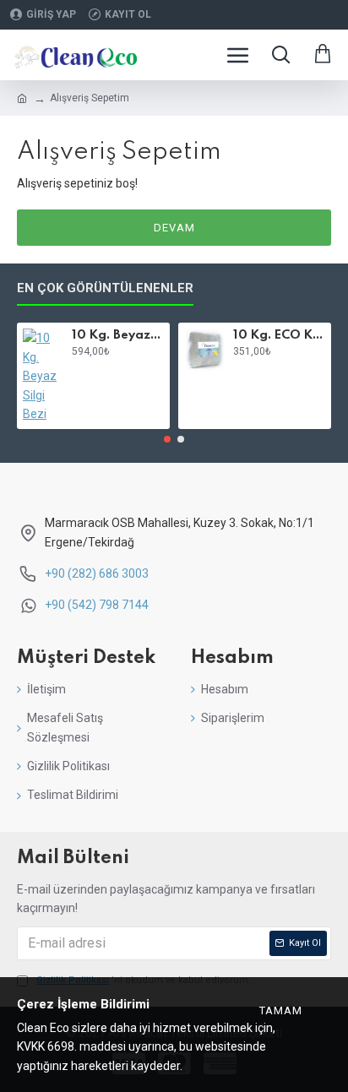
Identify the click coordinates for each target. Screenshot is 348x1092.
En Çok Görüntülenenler (105, 288)
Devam (174, 227)
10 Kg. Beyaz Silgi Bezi (118, 335)
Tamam (280, 1010)
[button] (167, 439)
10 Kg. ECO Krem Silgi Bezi (279, 335)
